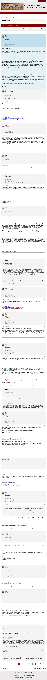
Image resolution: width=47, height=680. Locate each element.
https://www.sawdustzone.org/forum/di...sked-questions (14, 119)
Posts (3, 25)
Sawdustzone (4, 668)
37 (40, 663)
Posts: (6, 43)
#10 (44, 425)
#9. (43, 392)
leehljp (7, 251)
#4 (44, 165)
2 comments (7, 389)
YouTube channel (14, 83)
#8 (44, 326)
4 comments (7, 626)
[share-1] (44, 45)
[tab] (3, 25)
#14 (44, 579)
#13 (44, 543)
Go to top (44, 668)
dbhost (7, 382)
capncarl (8, 646)
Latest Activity (9, 25)
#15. (43, 637)
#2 (44, 101)
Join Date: (6, 42)
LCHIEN (7, 115)
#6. (43, 263)
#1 (44, 48)
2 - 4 (42, 626)
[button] (3, 563)
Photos (16, 25)
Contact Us (39, 668)
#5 (44, 185)
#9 (44, 356)
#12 (44, 504)
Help (35, 668)
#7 (44, 299)
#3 (44, 135)
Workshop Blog (32, 83)
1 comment (6, 260)
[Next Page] (36, 29)
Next (44, 663)
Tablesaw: (6, 45)
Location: (6, 44)
